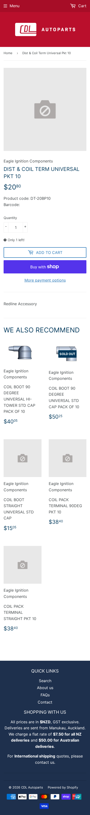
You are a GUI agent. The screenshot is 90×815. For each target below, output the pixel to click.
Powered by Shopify (63, 787)
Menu (14, 5)
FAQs (45, 694)
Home (8, 53)
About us (45, 687)
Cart (81, 5)
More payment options (45, 280)
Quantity (10, 218)
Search (45, 680)
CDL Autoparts (32, 787)
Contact (45, 702)
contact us (44, 762)
